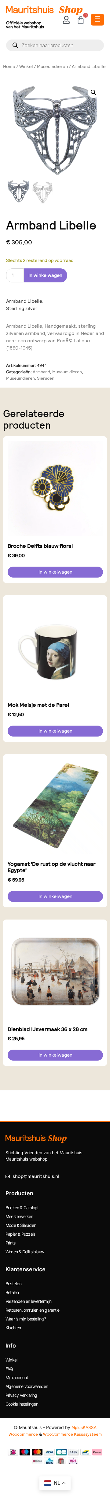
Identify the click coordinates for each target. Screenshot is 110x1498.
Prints (10, 1242)
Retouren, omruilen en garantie (32, 1310)
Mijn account (17, 1377)
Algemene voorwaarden (27, 1386)
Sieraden (45, 378)
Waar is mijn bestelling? (26, 1318)
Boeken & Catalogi (22, 1207)
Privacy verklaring (21, 1395)
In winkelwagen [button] (55, 572)
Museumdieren (52, 66)
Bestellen (13, 1283)
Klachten (13, 1327)
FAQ (9, 1368)
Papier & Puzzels (20, 1234)
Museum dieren (67, 371)
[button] (93, 92)
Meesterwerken (19, 1216)
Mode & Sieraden (21, 1225)
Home (9, 66)
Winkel (26, 66)
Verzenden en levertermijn (28, 1301)
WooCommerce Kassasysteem (72, 1434)
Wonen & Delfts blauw (25, 1251)
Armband (41, 371)
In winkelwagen (45, 275)
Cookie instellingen (22, 1404)
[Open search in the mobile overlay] (55, 45)
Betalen (12, 1292)
